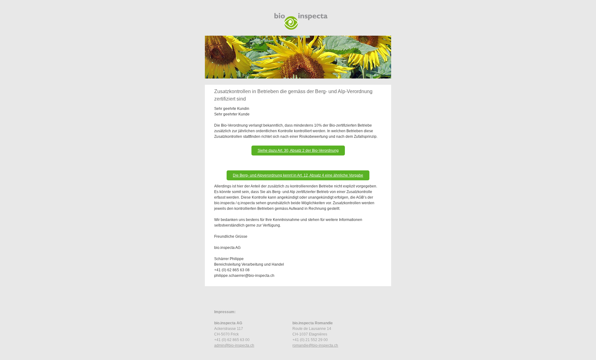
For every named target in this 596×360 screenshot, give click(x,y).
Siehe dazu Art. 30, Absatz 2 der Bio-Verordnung (298, 150)
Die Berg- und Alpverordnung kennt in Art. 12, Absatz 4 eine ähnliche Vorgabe (298, 175)
